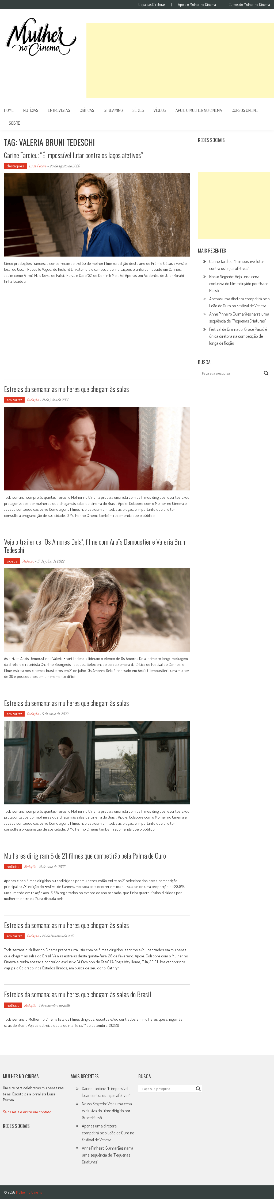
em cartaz (14, 399)
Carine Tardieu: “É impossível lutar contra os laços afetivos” (73, 155)
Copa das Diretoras (151, 4)
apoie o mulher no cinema (199, 110)
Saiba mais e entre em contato (27, 1111)
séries (138, 110)
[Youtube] (239, 153)
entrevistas (59, 110)
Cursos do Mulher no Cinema (249, 4)
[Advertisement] (180, 60)
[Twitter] (20, 1143)
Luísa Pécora (37, 166)
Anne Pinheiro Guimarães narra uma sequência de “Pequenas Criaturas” (107, 1155)
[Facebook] (251, 153)
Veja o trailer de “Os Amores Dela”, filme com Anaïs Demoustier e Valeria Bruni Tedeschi (95, 545)
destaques (15, 165)
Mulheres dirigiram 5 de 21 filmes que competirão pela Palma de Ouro (85, 855)
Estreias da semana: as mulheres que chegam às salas (66, 389)
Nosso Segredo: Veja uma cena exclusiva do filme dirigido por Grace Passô (238, 283)
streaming (113, 110)
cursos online (245, 110)
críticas (87, 110)
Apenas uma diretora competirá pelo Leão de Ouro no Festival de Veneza (108, 1132)
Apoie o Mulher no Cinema (197, 4)
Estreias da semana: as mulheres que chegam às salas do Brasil (77, 994)
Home (9, 110)
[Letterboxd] (216, 153)
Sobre (14, 123)
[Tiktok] (227, 153)
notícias (30, 110)
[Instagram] (204, 153)
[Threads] (262, 153)
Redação (33, 400)
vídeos (160, 110)
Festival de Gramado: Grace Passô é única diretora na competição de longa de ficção (238, 336)
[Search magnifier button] (266, 373)
